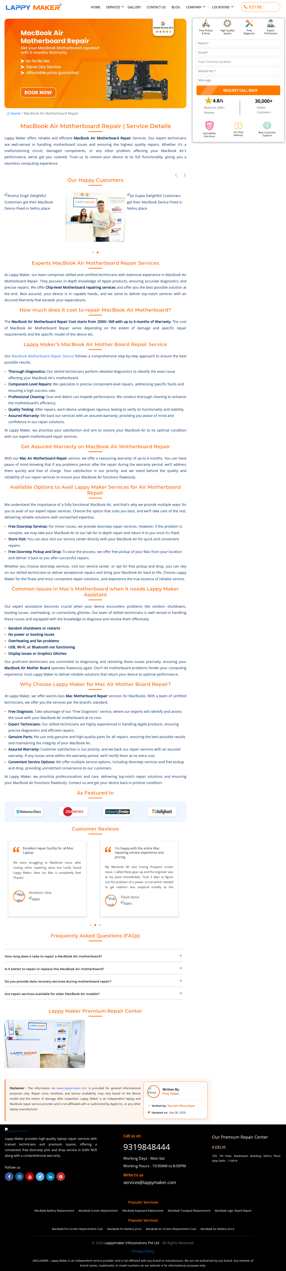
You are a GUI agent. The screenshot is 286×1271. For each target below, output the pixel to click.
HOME (95, 7)
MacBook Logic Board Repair (233, 1210)
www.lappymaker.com (72, 1088)
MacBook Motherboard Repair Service (43, 356)
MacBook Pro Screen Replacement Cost (77, 1229)
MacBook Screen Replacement (98, 1210)
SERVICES (113, 7)
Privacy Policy (143, 1251)
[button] (93, 252)
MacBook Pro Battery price (124, 1229)
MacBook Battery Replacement (54, 1210)
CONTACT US (156, 7)
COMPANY (193, 7)
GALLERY (134, 7)
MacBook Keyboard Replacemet (142, 1210)
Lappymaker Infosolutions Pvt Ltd (132, 1242)
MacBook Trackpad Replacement (189, 1210)
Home (15, 113)
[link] (154, 1182)
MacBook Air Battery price (217, 1229)
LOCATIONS (221, 7)
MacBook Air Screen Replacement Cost (171, 1229)
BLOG (176, 7)
